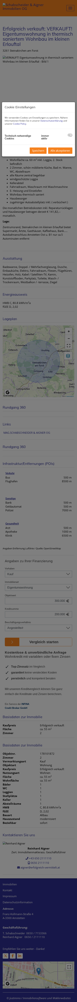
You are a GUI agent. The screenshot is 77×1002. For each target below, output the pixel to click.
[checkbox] (70, 135)
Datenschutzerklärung (51, 120)
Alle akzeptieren (60, 150)
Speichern (38, 150)
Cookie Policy (19, 123)
